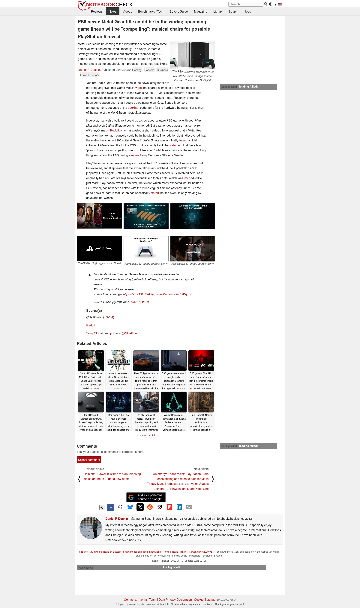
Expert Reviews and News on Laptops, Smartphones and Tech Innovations (121, 551)
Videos (127, 11)
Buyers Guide (179, 11)
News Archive (179, 551)
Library (218, 11)
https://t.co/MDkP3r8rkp (138, 294)
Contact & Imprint (135, 599)
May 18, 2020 (140, 302)
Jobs (247, 11)
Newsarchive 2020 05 (200, 551)
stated (155, 193)
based (183, 140)
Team (152, 599)
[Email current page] (189, 507)
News (112, 11)
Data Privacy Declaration (175, 599)
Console (149, 70)
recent (135, 155)
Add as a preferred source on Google (149, 497)
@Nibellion (129, 333)
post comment (90, 460)
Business (162, 70)
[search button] (266, 4)
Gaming (137, 70)
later (187, 178)
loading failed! (229, 86)
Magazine (200, 11)
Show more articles (146, 435)
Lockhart (133, 107)
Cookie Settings (204, 599)
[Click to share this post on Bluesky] (130, 507)
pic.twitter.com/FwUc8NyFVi (173, 294)
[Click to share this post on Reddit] (149, 507)
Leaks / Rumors (89, 75)
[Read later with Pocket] (159, 507)
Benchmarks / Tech (151, 11)
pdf (112, 333)
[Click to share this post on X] (140, 507)
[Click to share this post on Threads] (120, 507)
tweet (138, 87)
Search (233, 11)
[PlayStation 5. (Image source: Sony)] (99, 232)
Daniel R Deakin (89, 69)
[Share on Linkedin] (179, 507)
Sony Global (94, 333)
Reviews (97, 11)
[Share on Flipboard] (169, 507)
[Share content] (101, 507)
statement (175, 145)
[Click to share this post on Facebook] (110, 507)
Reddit (114, 130)
